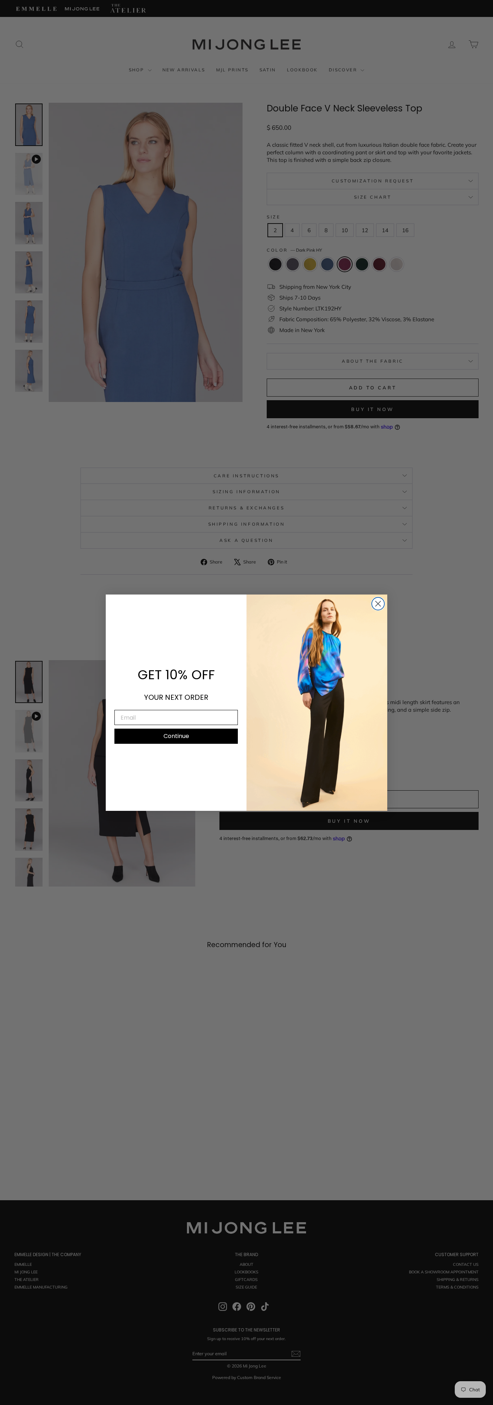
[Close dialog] (378, 603)
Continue (176, 736)
